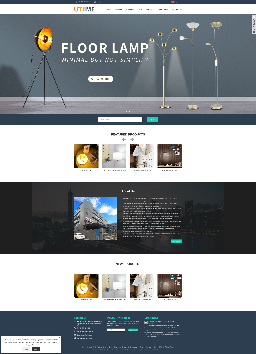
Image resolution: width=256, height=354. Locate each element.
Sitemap (148, 347)
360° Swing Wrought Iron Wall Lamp (114, 170)
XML (160, 347)
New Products (128, 264)
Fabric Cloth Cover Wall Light (142, 170)
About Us (118, 9)
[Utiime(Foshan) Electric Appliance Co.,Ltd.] (84, 9)
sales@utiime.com (101, 2)
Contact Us (177, 9)
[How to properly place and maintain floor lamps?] (146, 322)
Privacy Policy (169, 347)
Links (141, 347)
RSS (155, 347)
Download (150, 9)
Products (130, 9)
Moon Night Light (86, 170)
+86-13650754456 (87, 331)
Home (109, 9)
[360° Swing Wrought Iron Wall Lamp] (114, 156)
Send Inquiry (163, 9)
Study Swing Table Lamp (169, 170)
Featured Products (128, 134)
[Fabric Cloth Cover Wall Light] (142, 156)
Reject (26, 349)
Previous (4, 60)
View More (176, 241)
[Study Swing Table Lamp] (170, 156)
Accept (36, 349)
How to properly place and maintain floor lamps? (161, 321)
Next (252, 60)
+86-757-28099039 (83, 2)
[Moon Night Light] (86, 156)
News (140, 9)
